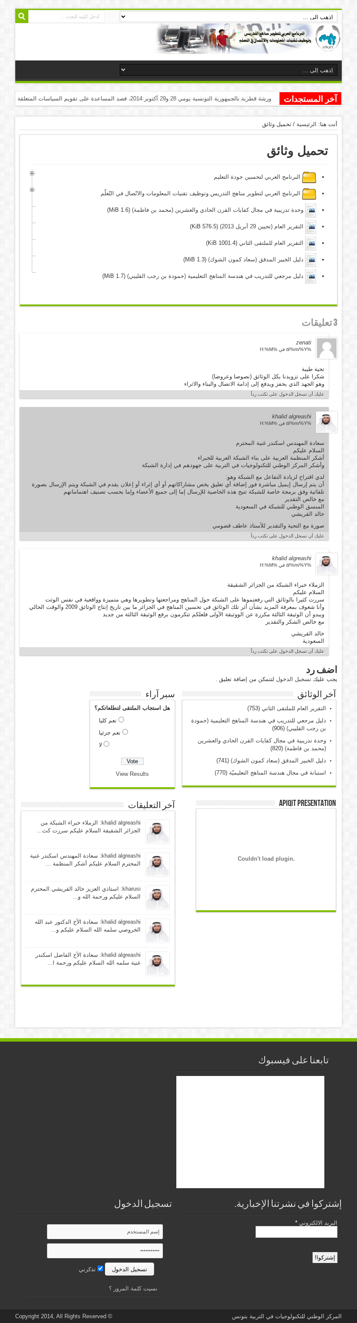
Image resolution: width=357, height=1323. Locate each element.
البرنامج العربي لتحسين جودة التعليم (257, 177)
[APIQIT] (248, 47)
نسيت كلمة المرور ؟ (133, 1288)
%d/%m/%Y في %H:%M (285, 349)
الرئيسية (306, 124)
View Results (132, 774)
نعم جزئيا (110, 732)
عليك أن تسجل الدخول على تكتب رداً (287, 394)
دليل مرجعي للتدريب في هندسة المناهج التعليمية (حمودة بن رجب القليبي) (214, 276)
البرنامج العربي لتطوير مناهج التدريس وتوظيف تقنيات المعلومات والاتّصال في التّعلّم (200, 193)
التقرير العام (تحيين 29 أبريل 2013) (261, 226)
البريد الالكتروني (316, 1222)
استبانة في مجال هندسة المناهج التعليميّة (277, 772)
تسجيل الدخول (293, 679)
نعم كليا (108, 720)
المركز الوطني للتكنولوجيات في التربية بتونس (287, 1316)
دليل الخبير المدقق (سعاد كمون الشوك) (255, 259)
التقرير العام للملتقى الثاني (270, 243)
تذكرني (88, 1269)
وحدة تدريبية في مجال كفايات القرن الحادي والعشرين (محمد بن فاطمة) (217, 210)
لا (100, 745)
